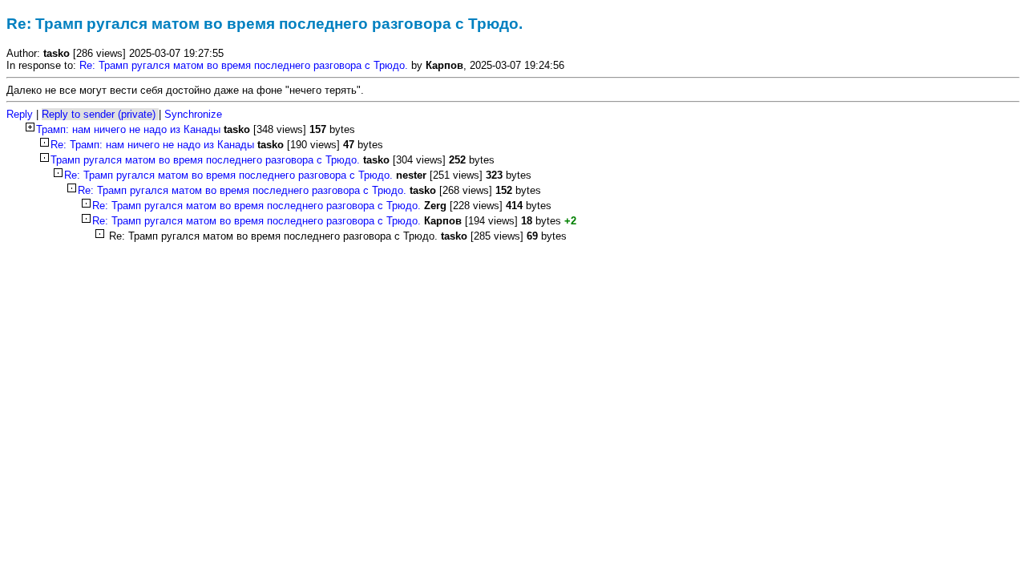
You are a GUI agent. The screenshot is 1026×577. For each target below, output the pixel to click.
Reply (19, 114)
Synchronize (193, 114)
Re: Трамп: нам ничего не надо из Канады (153, 145)
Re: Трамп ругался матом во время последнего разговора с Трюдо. (243, 65)
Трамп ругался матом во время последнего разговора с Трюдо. (206, 160)
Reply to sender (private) (99, 114)
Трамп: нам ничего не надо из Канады (130, 129)
